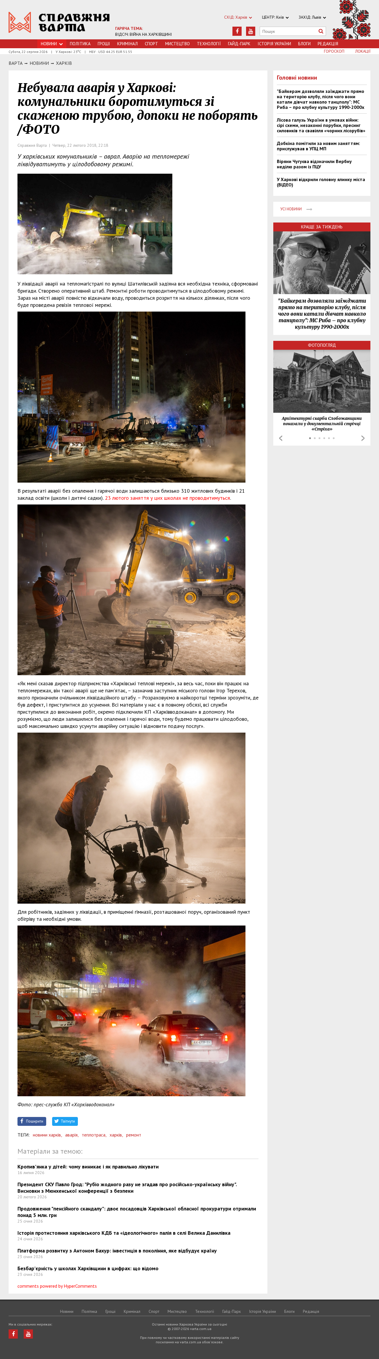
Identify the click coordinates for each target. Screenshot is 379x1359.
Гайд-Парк (239, 43)
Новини (49, 43)
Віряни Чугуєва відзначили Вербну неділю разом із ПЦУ (314, 164)
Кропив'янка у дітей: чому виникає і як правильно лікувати (88, 1166)
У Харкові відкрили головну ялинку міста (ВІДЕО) (321, 182)
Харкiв (64, 63)
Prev (280, 438)
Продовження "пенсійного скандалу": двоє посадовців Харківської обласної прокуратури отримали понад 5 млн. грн (136, 1211)
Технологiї (209, 43)
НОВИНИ (39, 63)
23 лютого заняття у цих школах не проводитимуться (167, 497)
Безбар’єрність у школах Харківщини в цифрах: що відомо (87, 1268)
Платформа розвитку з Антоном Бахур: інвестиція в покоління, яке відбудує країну (117, 1250)
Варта (16, 63)
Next (363, 438)
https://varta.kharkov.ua (59, 23)
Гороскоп (334, 51)
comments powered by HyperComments (57, 1286)
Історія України (274, 43)
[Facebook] (237, 31)
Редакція (328, 43)
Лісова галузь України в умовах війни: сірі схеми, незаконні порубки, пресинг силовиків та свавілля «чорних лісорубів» (321, 125)
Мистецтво (177, 43)
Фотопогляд (322, 345)
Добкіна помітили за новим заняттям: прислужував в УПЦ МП (318, 145)
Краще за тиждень (322, 227)
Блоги (304, 43)
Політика (80, 43)
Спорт (151, 43)
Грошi (104, 43)
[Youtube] (250, 31)
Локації (362, 51)
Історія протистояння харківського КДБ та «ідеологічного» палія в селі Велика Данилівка (123, 1232)
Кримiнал (127, 43)
